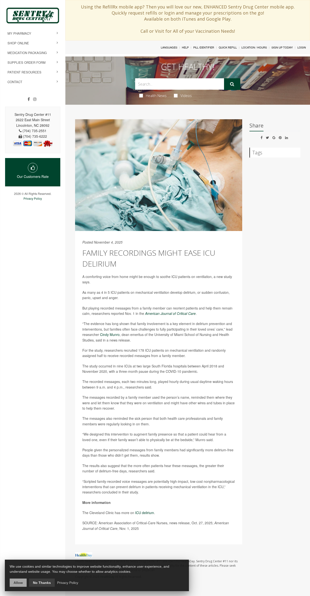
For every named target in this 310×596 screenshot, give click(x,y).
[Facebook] (29, 99)
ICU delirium (144, 512)
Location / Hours (254, 47)
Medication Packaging (27, 52)
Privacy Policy (32, 198)
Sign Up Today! (282, 47)
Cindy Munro (110, 334)
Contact (15, 81)
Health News (156, 95)
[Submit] (232, 84)
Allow (18, 583)
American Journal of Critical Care (170, 313)
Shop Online (18, 43)
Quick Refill (228, 47)
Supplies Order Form (27, 62)
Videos (186, 95)
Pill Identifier (203, 47)
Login (301, 47)
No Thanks (42, 583)
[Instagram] (35, 99)
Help (185, 47)
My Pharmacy (19, 33)
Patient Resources (24, 72)
